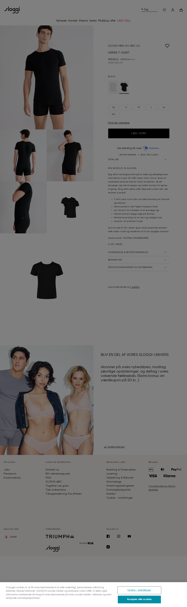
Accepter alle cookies (139, 599)
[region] (93, 594)
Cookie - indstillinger (139, 590)
